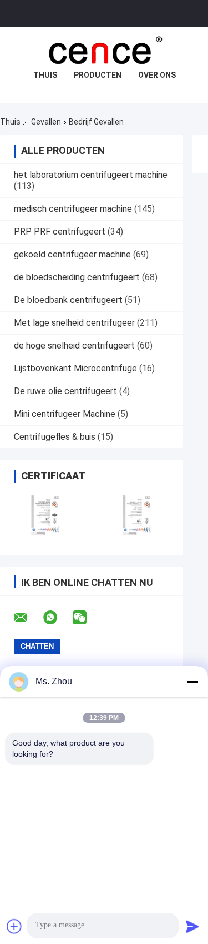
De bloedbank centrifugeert (68, 300)
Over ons (157, 75)
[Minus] (192, 681)
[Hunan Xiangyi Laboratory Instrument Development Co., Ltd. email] (28, 617)
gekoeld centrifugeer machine (72, 254)
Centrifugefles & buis (54, 436)
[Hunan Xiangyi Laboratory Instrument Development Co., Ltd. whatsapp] (57, 617)
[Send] (192, 926)
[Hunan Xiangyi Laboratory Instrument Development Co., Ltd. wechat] (86, 617)
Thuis (45, 75)
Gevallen (46, 121)
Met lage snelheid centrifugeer (74, 322)
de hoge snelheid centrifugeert (74, 345)
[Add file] (14, 926)
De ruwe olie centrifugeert (65, 391)
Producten (97, 75)
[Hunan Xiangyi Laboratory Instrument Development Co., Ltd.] (104, 49)
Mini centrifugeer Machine (64, 414)
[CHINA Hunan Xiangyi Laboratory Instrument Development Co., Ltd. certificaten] (46, 515)
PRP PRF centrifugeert (59, 231)
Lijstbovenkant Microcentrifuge (75, 368)
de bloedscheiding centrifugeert (77, 277)
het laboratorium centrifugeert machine (91, 175)
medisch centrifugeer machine (73, 208)
